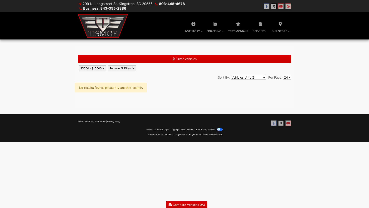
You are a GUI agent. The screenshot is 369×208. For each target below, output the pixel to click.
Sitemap (190, 129)
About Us (89, 121)
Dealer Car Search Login (157, 129)
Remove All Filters (121, 68)
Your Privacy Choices (206, 129)
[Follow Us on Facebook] (266, 6)
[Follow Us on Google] (288, 6)
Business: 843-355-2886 (104, 8)
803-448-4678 (172, 4)
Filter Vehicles (186, 59)
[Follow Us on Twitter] (274, 6)
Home (80, 121)
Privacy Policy (113, 121)
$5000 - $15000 (91, 68)
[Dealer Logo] (103, 26)
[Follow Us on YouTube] (281, 6)
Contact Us (100, 121)
